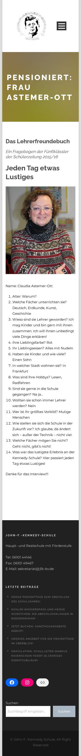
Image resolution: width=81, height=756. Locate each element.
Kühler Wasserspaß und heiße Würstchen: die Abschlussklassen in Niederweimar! (42, 614)
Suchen (12, 703)
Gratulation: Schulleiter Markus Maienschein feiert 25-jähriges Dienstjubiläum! (39, 656)
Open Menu (61, 25)
